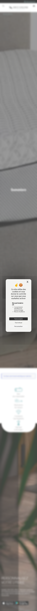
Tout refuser (18, 322)
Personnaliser (18, 326)
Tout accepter (18, 319)
